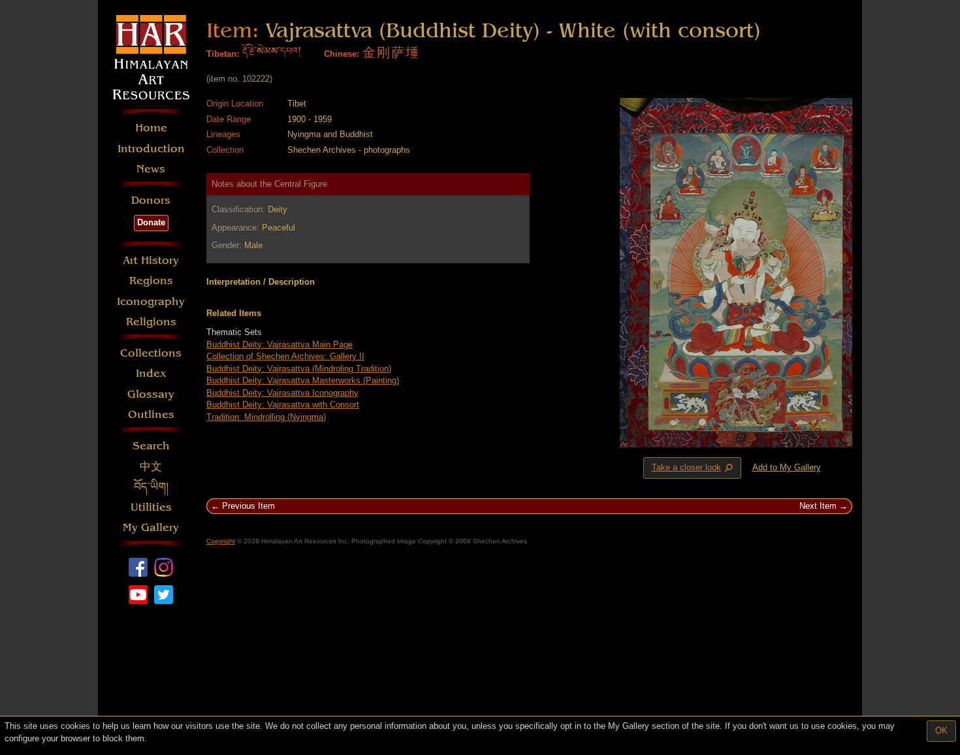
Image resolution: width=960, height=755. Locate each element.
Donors (150, 200)
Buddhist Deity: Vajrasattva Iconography (282, 393)
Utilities (151, 507)
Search (151, 446)
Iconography (151, 301)
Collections (151, 353)
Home (151, 127)
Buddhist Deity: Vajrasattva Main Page (279, 344)
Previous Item (248, 506)
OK (941, 730)
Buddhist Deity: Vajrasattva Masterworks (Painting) (302, 380)
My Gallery (151, 527)
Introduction (151, 148)
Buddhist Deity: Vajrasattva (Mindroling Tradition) (298, 369)
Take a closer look (693, 468)
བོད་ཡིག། (151, 487)
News (150, 169)
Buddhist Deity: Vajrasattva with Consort (282, 405)
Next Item (818, 506)
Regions (151, 280)
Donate (151, 222)
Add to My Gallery (786, 467)
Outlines (151, 414)
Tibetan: (222, 54)
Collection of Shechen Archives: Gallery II (285, 356)
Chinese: (341, 54)
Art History (151, 260)
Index (151, 373)
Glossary (150, 394)
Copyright (220, 541)
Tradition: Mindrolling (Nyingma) (266, 417)
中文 (151, 466)
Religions (151, 321)
